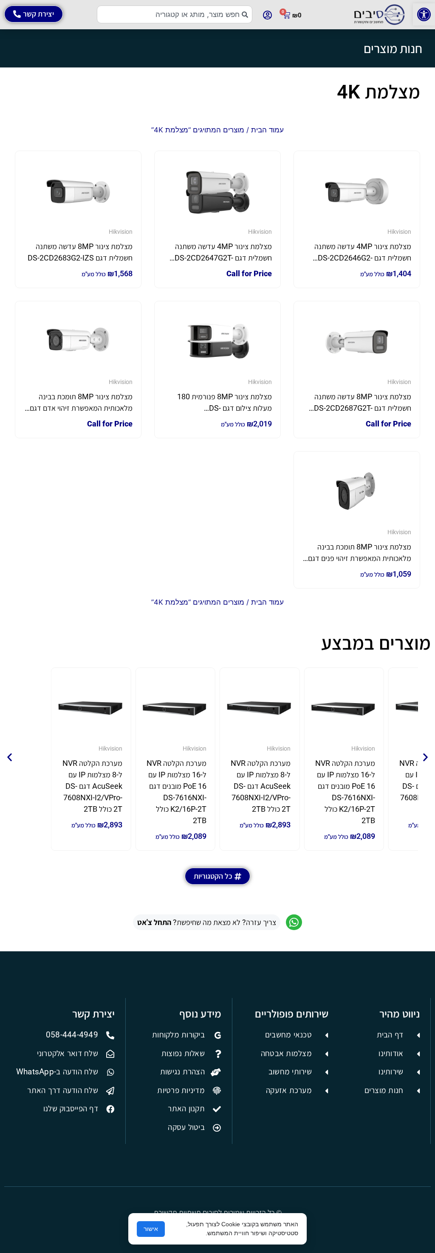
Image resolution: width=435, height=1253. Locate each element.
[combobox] (175, 14)
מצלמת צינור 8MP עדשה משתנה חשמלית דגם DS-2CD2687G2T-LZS (362, 408)
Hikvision (399, 231)
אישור (151, 1228)
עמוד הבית (267, 130)
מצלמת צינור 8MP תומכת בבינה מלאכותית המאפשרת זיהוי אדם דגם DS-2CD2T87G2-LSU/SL (81, 408)
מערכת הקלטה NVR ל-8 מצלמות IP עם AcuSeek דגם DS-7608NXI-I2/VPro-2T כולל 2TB (261, 786)
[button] (424, 14)
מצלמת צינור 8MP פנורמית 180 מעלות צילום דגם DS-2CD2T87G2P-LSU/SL (224, 408)
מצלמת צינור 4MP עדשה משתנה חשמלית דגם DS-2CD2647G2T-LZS (223, 258)
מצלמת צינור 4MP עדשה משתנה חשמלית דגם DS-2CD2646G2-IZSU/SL (362, 258)
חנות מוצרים (393, 48)
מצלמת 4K (378, 92)
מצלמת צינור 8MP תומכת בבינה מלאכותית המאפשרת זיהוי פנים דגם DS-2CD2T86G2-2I (359, 558)
